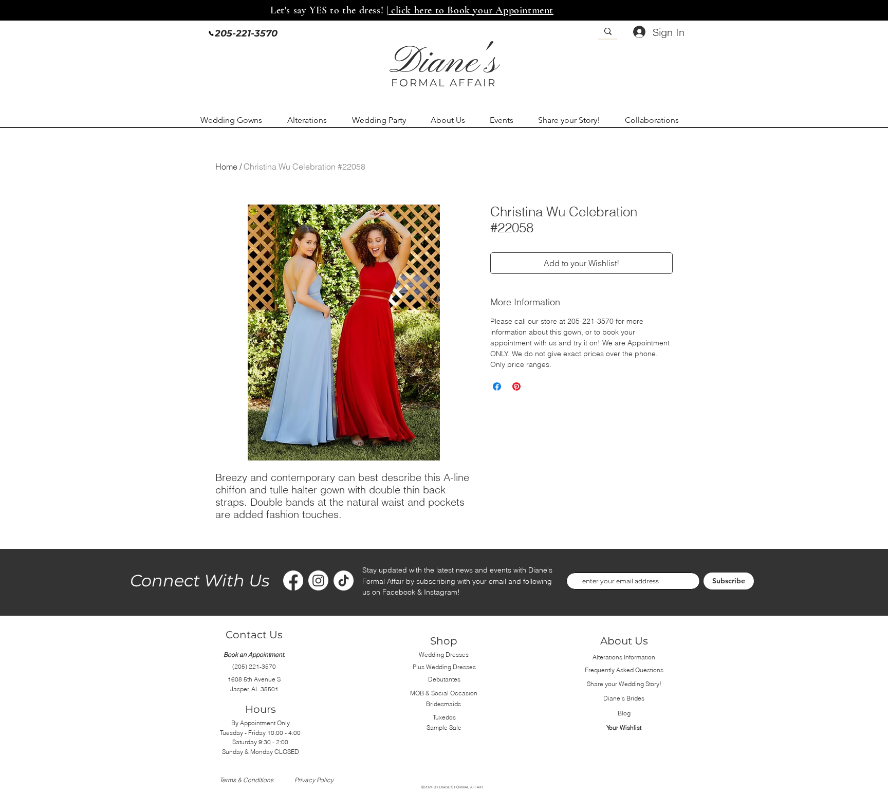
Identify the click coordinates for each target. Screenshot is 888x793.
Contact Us (254, 635)
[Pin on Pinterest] (516, 386)
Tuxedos (444, 717)
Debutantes (444, 679)
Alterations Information (624, 657)
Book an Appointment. (254, 654)
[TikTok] (344, 580)
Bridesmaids (443, 704)
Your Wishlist (623, 727)
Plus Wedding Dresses (444, 667)
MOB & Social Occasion (443, 693)
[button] (236, 120)
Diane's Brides (623, 698)
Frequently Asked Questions (624, 670)
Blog (624, 713)
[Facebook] (293, 580)
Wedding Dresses (444, 654)
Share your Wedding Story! (624, 684)
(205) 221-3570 (254, 666)
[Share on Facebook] (497, 386)
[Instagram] (318, 580)
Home (226, 166)
